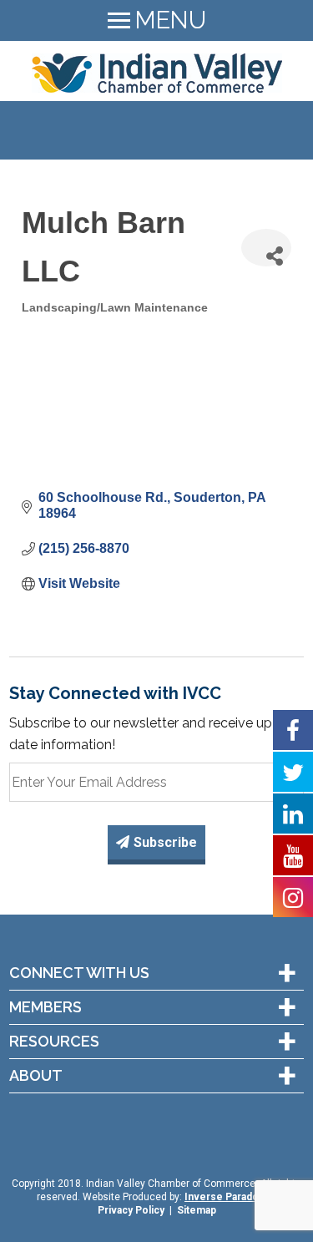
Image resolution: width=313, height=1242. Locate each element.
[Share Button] (266, 247)
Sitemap (196, 1210)
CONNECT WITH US (79, 973)
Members (45, 1007)
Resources (54, 1041)
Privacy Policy (131, 1210)
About (36, 1075)
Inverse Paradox (224, 1197)
